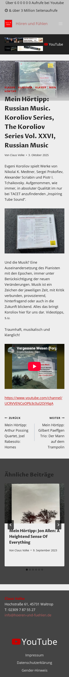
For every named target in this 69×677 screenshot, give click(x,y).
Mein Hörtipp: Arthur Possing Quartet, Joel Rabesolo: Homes (16, 432)
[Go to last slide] (11, 524)
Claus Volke (17, 155)
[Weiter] (58, 524)
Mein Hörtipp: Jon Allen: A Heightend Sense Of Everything (34, 536)
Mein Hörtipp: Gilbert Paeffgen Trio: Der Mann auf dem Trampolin (51, 432)
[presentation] (34, 503)
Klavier (40, 87)
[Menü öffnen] (60, 23)
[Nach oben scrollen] (59, 671)
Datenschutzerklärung (34, 662)
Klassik (10, 87)
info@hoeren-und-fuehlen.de (28, 615)
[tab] (27, 570)
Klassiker (25, 87)
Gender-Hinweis (35, 670)
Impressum (34, 655)
